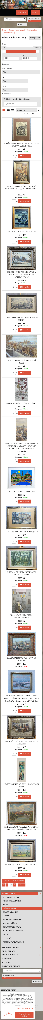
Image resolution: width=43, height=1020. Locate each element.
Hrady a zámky (10, 912)
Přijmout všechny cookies (24, 1015)
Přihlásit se (23, 25)
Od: (5, 55)
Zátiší (6, 916)
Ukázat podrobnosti (8, 1014)
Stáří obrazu (8, 951)
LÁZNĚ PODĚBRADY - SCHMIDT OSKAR (22, 532)
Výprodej (6, 962)
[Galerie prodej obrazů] (21, 8)
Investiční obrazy (11, 966)
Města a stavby (10, 908)
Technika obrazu (10, 947)
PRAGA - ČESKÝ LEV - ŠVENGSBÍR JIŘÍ (21, 403)
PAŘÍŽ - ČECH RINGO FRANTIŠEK (21, 491)
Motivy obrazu (9, 893)
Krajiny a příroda (12, 920)
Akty (5, 935)
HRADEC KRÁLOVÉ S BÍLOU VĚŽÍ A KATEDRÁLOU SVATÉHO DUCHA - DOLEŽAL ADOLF (21, 274)
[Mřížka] (3, 111)
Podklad (6, 959)
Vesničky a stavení (12, 901)
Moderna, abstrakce (13, 942)
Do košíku (25, 156)
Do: (23, 55)
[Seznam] (8, 111)
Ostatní (7, 938)
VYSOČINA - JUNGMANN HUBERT (22, 232)
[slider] (4, 51)
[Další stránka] (23, 884)
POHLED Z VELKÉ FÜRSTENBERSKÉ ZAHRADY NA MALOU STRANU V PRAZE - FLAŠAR (21, 189)
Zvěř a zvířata (10, 923)
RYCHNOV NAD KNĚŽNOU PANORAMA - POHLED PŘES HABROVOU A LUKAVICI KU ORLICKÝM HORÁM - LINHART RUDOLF (21, 698)
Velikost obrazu (10, 955)
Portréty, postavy (12, 927)
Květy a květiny (11, 897)
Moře (5, 905)
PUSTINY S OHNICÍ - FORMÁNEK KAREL (21, 865)
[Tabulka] (12, 111)
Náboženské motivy (13, 931)
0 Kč (30, 21)
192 (20, 885)
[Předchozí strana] (3, 884)
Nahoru (6, 881)
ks (17, 156)
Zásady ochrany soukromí (25, 1008)
